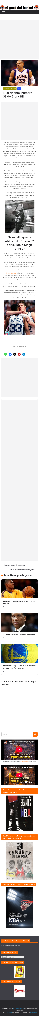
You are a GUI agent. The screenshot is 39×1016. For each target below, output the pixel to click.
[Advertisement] (19, 39)
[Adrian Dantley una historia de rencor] (19, 614)
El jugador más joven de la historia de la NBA (19, 602)
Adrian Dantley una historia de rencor (19, 634)
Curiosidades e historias (10, 88)
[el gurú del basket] (19, 6)
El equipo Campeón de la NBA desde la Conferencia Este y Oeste (19, 667)
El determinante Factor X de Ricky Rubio (21, 570)
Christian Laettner (10, 273)
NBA (19, 88)
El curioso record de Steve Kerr (14, 565)
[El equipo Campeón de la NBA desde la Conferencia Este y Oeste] (19, 645)
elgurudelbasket (24, 761)
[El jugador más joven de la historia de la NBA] (19, 581)
